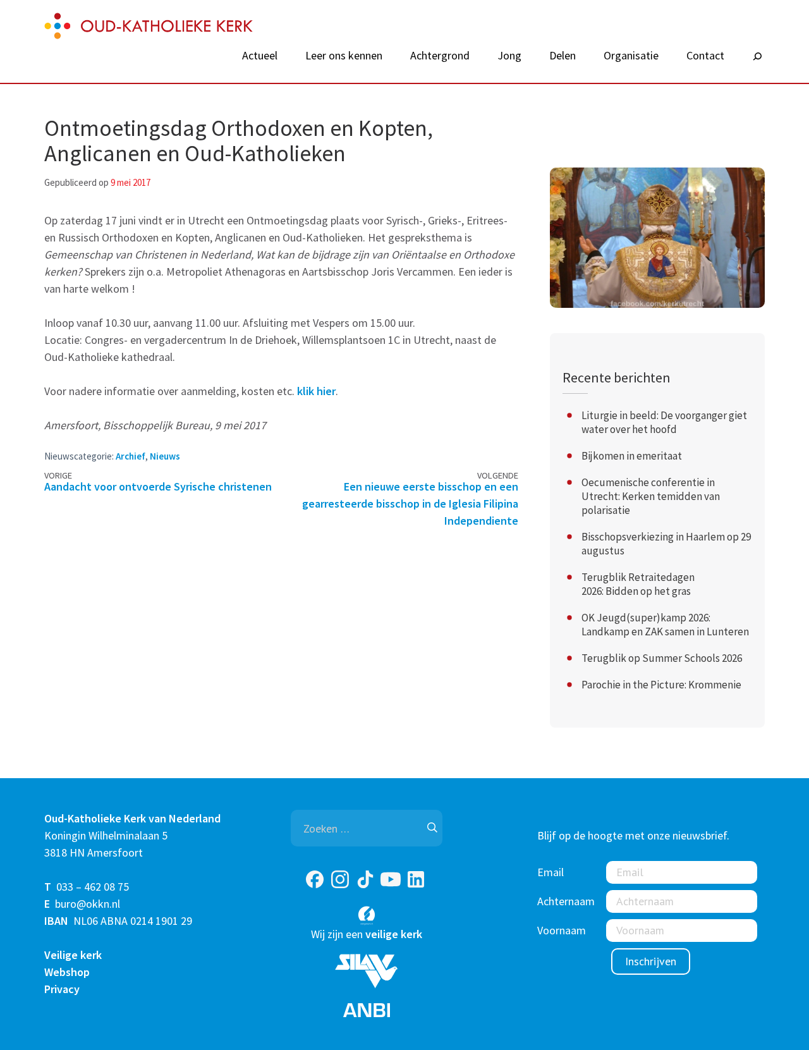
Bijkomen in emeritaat (631, 456)
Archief (130, 456)
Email (550, 872)
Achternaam (566, 901)
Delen (562, 56)
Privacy (62, 989)
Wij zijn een (366, 934)
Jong (509, 56)
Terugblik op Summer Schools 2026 (661, 658)
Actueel (259, 56)
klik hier (316, 391)
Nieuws (165, 456)
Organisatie (631, 56)
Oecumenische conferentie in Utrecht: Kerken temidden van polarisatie (650, 496)
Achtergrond (440, 56)
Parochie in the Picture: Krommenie (661, 685)
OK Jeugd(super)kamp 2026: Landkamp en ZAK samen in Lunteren (665, 624)
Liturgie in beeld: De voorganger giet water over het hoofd (664, 422)
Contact (705, 56)
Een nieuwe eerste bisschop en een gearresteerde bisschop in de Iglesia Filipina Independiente (410, 503)
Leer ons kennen (343, 56)
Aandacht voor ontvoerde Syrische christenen (158, 486)
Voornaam (561, 930)
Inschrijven (650, 961)
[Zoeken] (757, 57)
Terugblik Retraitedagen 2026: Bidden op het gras (638, 584)
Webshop (67, 972)
